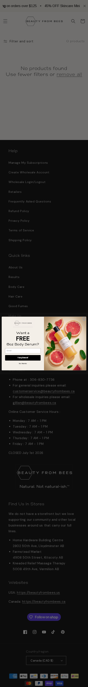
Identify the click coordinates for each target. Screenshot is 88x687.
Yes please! (23, 357)
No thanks (23, 363)
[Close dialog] (84, 318)
